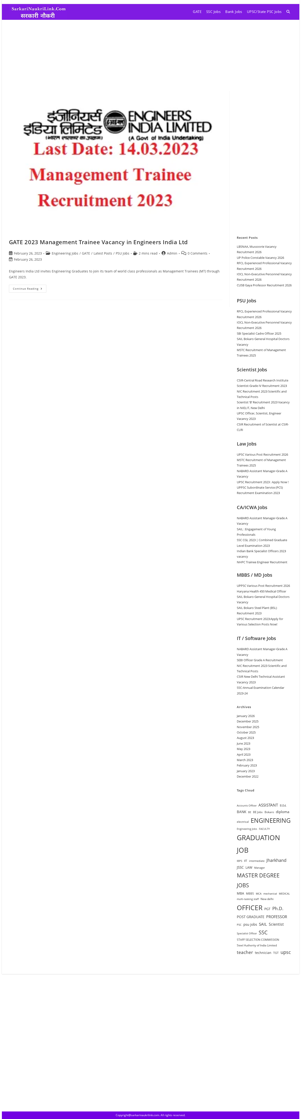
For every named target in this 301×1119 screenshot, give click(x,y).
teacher (245, 952)
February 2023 (247, 765)
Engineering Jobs (65, 253)
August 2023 (245, 738)
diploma (282, 811)
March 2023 (245, 760)
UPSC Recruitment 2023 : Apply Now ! (263, 482)
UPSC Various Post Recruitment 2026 (262, 454)
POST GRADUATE (250, 916)
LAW (249, 867)
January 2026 (246, 716)
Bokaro (269, 812)
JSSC (240, 867)
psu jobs (250, 924)
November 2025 (248, 727)
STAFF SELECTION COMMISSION (258, 940)
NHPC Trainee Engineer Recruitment (262, 562)
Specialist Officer (247, 933)
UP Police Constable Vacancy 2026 (260, 257)
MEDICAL (284, 893)
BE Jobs (258, 812)
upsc (286, 952)
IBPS (239, 861)
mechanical (270, 893)
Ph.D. (277, 908)
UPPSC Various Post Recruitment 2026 (263, 586)
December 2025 (247, 721)
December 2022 (247, 776)
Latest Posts (103, 253)
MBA (240, 893)
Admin (172, 253)
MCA (258, 893)
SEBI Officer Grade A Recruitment (260, 660)
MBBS (250, 894)
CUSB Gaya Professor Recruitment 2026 (264, 285)
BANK (241, 811)
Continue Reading (29, 287)
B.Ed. (283, 805)
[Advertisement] (150, 55)
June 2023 (243, 743)
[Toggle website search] (288, 11)
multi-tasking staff (248, 899)
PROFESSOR (276, 916)
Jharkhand (276, 860)
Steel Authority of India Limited (257, 945)
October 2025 (246, 732)
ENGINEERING (271, 820)
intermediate (257, 861)
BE (249, 812)
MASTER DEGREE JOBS (258, 880)
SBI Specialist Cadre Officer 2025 (259, 333)
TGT (276, 953)
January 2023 (246, 771)
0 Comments (197, 253)
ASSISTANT (268, 805)
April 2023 (243, 754)
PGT (267, 909)
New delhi (267, 899)
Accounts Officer (247, 805)
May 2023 (243, 749)
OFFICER (249, 907)
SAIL (263, 924)
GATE (86, 253)
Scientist (276, 924)
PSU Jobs (122, 253)
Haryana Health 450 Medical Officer (261, 591)
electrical (243, 822)
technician (263, 952)
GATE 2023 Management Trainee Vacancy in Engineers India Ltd (98, 242)
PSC (239, 924)
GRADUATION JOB (258, 844)
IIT (245, 861)
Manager (259, 867)
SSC (263, 932)
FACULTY (264, 829)
